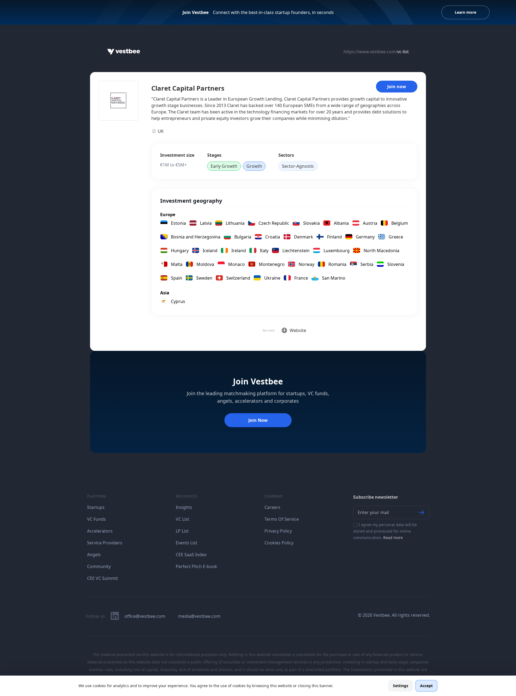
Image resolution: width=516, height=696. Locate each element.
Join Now (258, 420)
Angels (94, 555)
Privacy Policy (278, 531)
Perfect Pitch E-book (196, 566)
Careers (272, 507)
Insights (184, 507)
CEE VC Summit (102, 578)
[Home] (123, 51)
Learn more (465, 12)
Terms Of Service (281, 519)
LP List (182, 531)
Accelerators (100, 531)
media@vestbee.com (199, 616)
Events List (186, 543)
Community (99, 566)
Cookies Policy (278, 543)
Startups (96, 507)
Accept (426, 685)
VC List (182, 519)
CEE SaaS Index (191, 555)
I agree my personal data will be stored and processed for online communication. (385, 531)
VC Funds (96, 519)
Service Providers (104, 543)
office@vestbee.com (144, 616)
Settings (400, 685)
